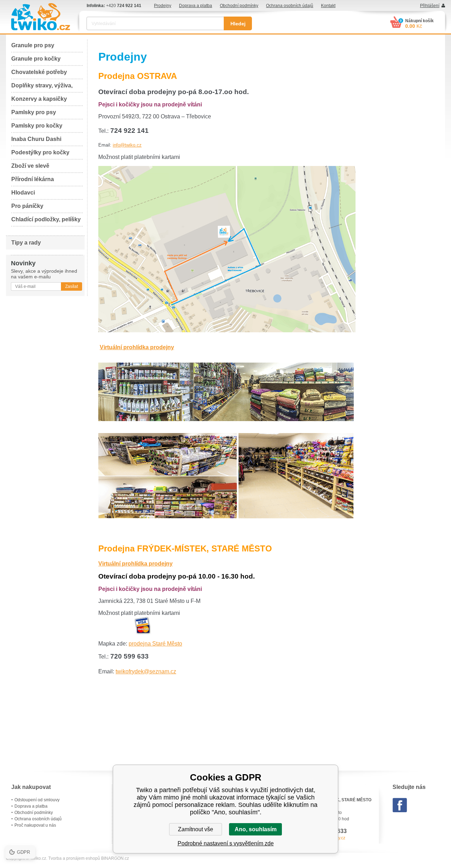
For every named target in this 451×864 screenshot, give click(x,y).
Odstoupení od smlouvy (37, 799)
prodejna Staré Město (155, 644)
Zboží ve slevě (30, 166)
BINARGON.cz (115, 858)
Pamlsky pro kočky (36, 126)
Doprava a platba (195, 5)
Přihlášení (429, 5)
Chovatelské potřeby (39, 72)
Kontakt (328, 5)
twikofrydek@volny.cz (324, 837)
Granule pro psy (32, 45)
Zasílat (71, 286)
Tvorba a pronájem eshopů (74, 858)
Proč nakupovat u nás (35, 825)
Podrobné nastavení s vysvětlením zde (226, 843)
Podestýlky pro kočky (40, 152)
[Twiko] (40, 16)
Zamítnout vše (195, 829)
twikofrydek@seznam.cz (146, 671)
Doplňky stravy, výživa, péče (42, 87)
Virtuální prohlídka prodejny (137, 347)
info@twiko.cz (127, 145)
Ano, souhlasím (256, 829)
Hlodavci (23, 193)
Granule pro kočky (36, 59)
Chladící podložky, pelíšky (46, 219)
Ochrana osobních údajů (289, 5)
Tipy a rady (26, 243)
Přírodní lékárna (32, 179)
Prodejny (162, 5)
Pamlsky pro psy (33, 112)
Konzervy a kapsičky (39, 99)
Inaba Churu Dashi (36, 139)
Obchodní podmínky (239, 5)
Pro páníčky (27, 206)
